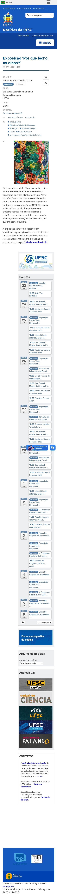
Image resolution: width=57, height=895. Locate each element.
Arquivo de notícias (28, 660)
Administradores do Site (42, 35)
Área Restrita (24, 35)
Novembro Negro (28, 128)
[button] (46, 83)
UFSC (12, 131)
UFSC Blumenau (25, 131)
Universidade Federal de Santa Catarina (26, 135)
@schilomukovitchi (36, 242)
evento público (15, 117)
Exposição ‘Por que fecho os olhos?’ (25, 60)
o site (40, 776)
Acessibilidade (9, 9)
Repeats (21, 84)
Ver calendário (44, 622)
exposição (30, 117)
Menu (46, 43)
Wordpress (8, 886)
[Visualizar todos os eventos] (46, 77)
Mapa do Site (38, 9)
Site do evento (13, 113)
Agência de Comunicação (34, 763)
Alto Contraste (24, 9)
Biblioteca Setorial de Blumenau (22, 125)
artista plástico (15, 121)
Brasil (9, 2)
